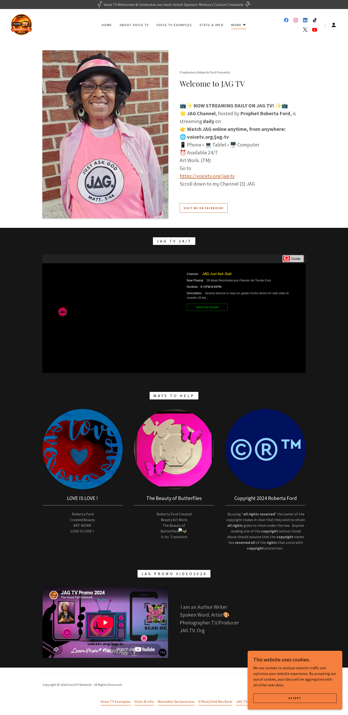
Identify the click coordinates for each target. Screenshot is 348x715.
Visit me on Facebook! (204, 208)
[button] (238, 25)
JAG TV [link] (241, 701)
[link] (21, 24)
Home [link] (107, 25)
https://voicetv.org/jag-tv (207, 176)
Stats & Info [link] (212, 25)
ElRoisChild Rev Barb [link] (215, 701)
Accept (295, 698)
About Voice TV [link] (134, 25)
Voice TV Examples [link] (174, 25)
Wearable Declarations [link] (176, 701)
